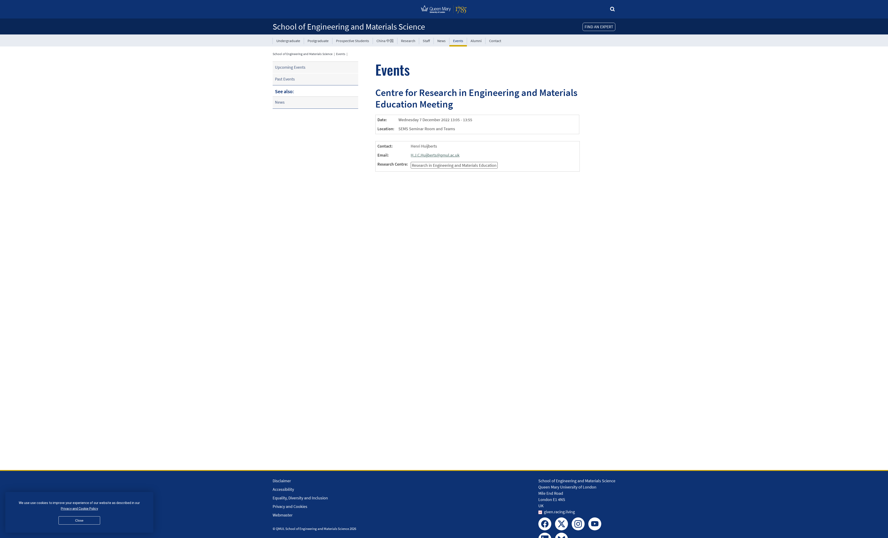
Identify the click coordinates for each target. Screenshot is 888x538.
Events (458, 40)
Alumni (476, 40)
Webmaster (283, 515)
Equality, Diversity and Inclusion (300, 498)
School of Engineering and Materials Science (349, 27)
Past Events (285, 79)
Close (79, 520)
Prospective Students (352, 40)
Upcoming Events (290, 67)
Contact (495, 40)
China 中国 (385, 40)
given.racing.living (559, 511)
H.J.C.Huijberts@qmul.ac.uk (435, 155)
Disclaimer (282, 480)
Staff (426, 40)
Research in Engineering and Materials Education (454, 165)
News (441, 40)
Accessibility (283, 489)
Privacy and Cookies (290, 506)
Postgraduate (318, 40)
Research (408, 40)
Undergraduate (288, 40)
